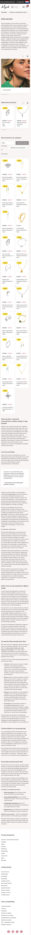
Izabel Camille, (12, 494)
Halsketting (4, 848)
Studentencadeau (5, 881)
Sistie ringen (17, 648)
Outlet (2, 858)
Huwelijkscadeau (5, 894)
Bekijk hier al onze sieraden (8, 814)
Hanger (3, 853)
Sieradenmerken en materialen (8, 917)
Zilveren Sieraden (5, 890)
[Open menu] (23, 7)
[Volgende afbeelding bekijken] (27, 56)
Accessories (4, 855)
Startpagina (4, 12)
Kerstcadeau (4, 885)
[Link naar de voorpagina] (5, 7)
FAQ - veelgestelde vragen (7, 922)
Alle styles (3, 860)
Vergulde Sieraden (5, 888)
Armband (3, 846)
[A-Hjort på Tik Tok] (21, 931)
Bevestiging (4, 876)
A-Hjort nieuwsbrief (6, 906)
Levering (3, 908)
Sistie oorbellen (10, 648)
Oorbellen (3, 842)
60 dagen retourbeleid (21, 2)
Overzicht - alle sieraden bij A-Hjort (10, 839)
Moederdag (4, 878)
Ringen (3, 844)
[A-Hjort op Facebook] (8, 931)
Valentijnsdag (4, 874)
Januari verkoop (5, 871)
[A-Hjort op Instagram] (13, 931)
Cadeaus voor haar (5, 892)
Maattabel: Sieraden (6, 924)
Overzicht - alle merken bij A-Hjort (18, 12)
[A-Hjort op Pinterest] (17, 931)
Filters (3, 143)
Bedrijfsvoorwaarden (6, 920)
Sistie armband (10, 649)
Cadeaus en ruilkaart (6, 913)
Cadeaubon (4, 910)
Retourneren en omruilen (7, 915)
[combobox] (17, 7)
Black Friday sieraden (6, 883)
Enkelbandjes (4, 851)
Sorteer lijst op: (4, 147)
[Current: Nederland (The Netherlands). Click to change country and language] (27, 2)
